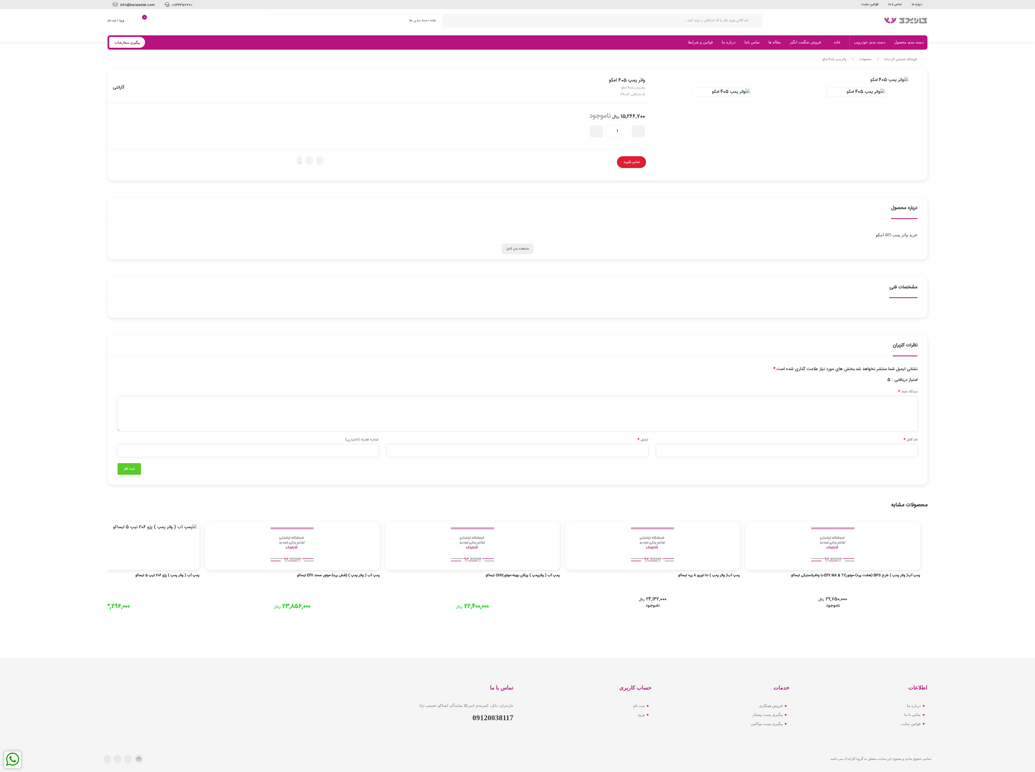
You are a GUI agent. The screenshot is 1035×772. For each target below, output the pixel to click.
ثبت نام (639, 705)
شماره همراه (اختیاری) (362, 439)
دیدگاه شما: (907, 391)
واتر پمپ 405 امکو (834, 59)
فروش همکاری (771, 705)
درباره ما (917, 4)
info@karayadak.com (136, 5)
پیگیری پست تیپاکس (767, 724)
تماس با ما (895, 4)
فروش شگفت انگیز (806, 42)
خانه (838, 42)
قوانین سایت (869, 4)
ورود (641, 714)
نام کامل (910, 439)
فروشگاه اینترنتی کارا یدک (900, 59)
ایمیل (642, 439)
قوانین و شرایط (700, 42)
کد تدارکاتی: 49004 (632, 94)
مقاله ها (774, 42)
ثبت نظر (129, 469)
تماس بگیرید (631, 162)
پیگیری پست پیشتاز (768, 714)
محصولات (865, 59)
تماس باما (752, 42)
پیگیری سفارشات (127, 42)
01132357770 (181, 5)
